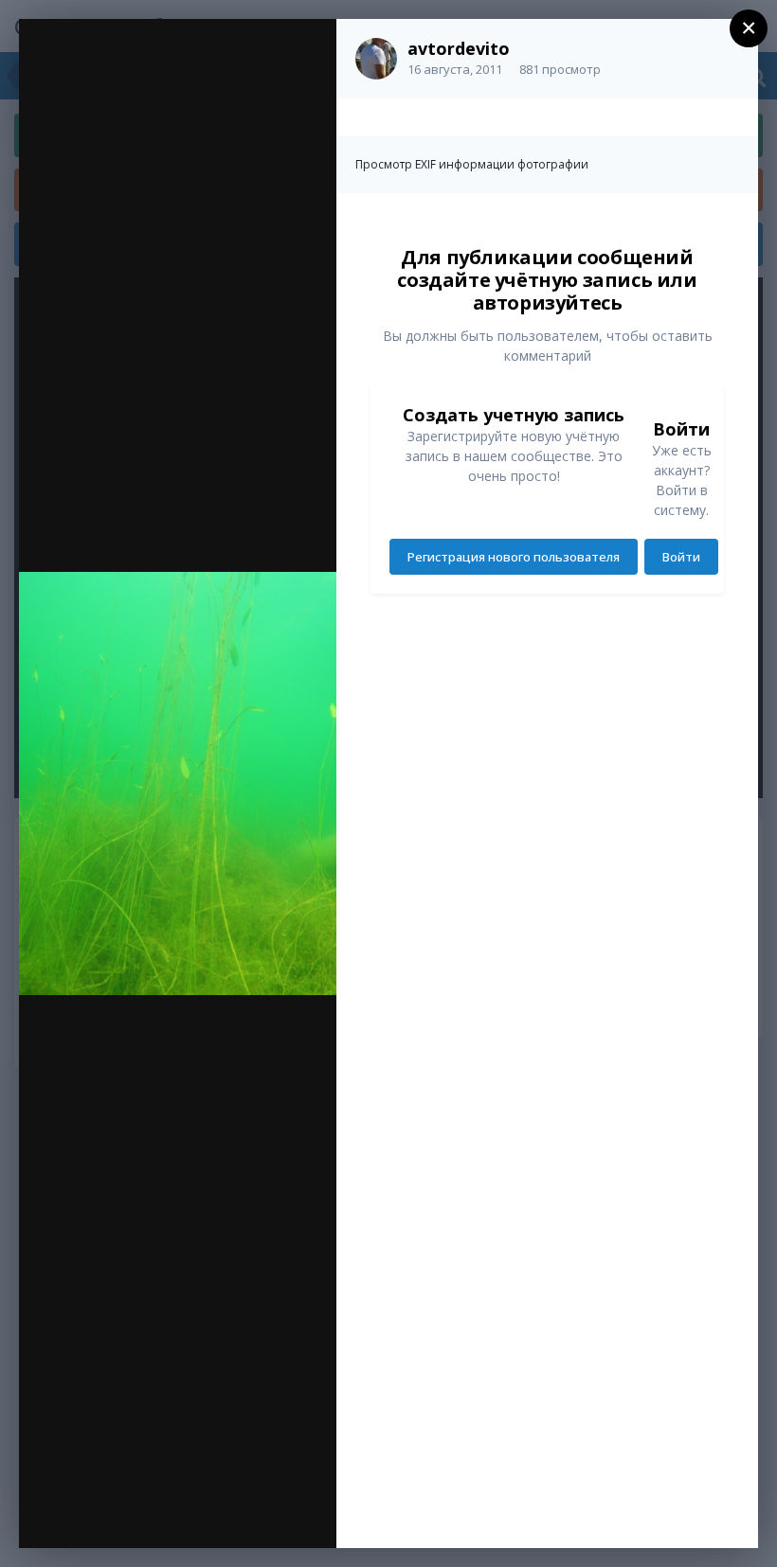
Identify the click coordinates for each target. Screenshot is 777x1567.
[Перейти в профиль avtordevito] (376, 59)
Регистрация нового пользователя (513, 556)
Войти (681, 556)
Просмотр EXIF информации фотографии (471, 164)
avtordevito (458, 48)
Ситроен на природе (179, 72)
